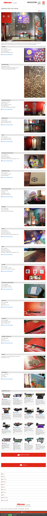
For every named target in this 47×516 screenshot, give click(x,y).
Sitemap (2, 508)
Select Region (32, 2)
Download (4, 489)
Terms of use (6, 508)
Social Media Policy (21, 508)
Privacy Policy (10, 508)
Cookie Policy (15, 508)
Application (4, 481)
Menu (43, 4)
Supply (4, 484)
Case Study (4, 479)
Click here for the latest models (7, 54)
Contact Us (4, 492)
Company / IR (5, 500)
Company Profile (5, 497)
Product (4, 476)
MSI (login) (26, 508)
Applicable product (42, 10)
